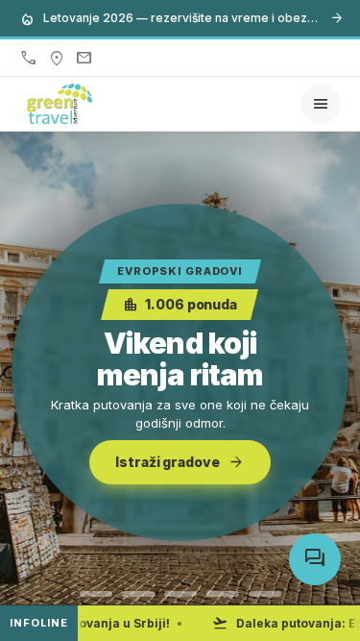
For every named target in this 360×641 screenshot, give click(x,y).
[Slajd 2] (138, 594)
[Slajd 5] (265, 594)
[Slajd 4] (222, 594)
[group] (180, 372)
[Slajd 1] (96, 594)
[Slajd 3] (180, 594)
